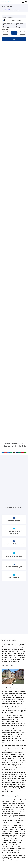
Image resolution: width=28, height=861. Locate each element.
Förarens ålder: (5, 29)
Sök (14, 39)
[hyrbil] (6, 2)
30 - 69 (14, 33)
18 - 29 (5, 33)
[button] (22, 2)
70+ (23, 33)
